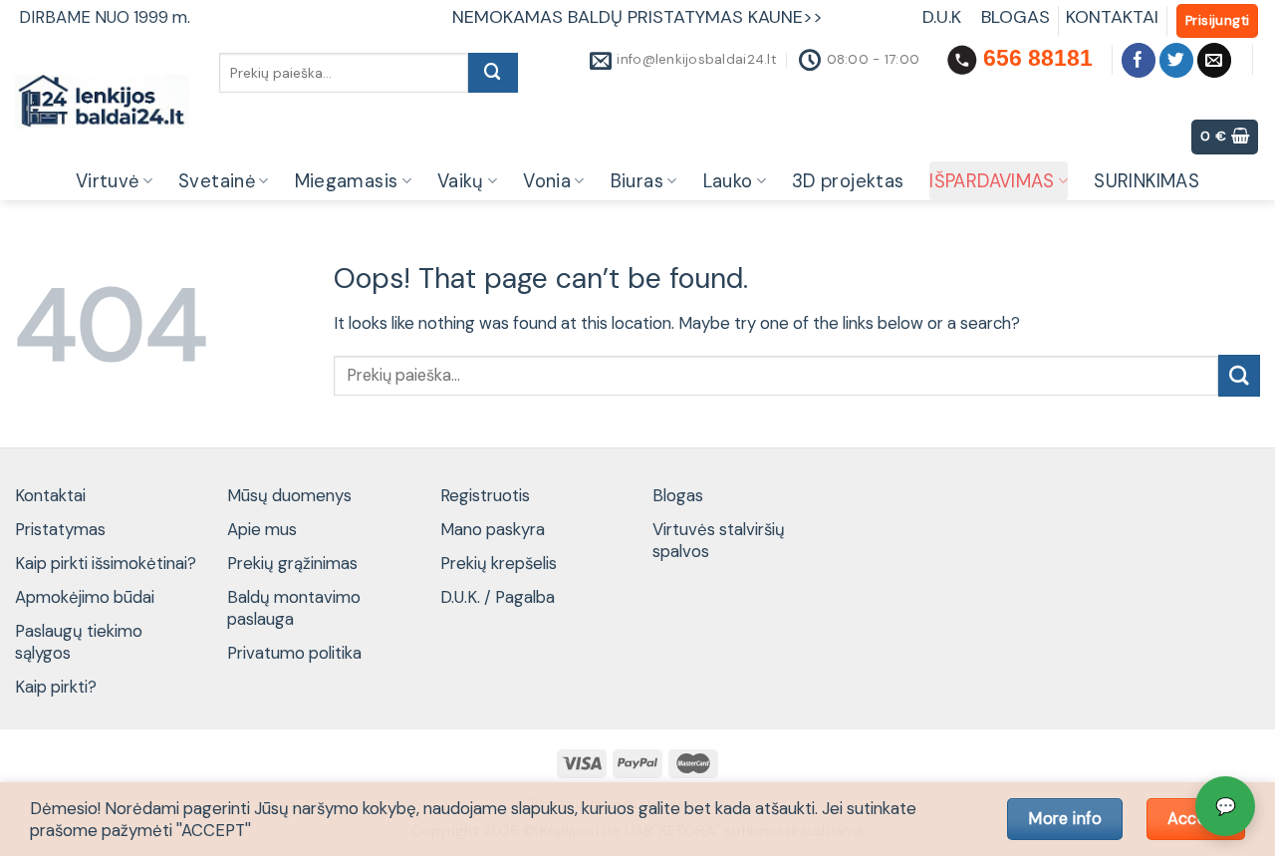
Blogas (677, 495)
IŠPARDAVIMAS (991, 181)
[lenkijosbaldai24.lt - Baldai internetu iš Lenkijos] (102, 102)
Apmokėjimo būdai (84, 597)
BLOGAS (1015, 17)
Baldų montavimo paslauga (294, 608)
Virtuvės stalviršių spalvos (718, 540)
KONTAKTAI (1112, 17)
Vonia (547, 181)
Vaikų (460, 181)
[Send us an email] (1214, 60)
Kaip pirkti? (56, 687)
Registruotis (485, 495)
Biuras (637, 181)
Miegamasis (346, 181)
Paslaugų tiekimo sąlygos (78, 642)
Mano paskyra (492, 529)
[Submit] (493, 73)
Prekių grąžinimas (292, 563)
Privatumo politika (294, 653)
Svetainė (216, 181)
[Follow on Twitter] (1176, 60)
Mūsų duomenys (289, 495)
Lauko (728, 181)
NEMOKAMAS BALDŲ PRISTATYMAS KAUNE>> (637, 17)
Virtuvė (107, 181)
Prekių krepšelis (498, 563)
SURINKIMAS (1146, 181)
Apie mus (262, 529)
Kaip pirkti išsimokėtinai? (105, 563)
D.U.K (944, 17)
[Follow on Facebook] (1139, 60)
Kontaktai (50, 495)
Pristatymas (60, 529)
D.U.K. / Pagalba (497, 597)
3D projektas (847, 181)
